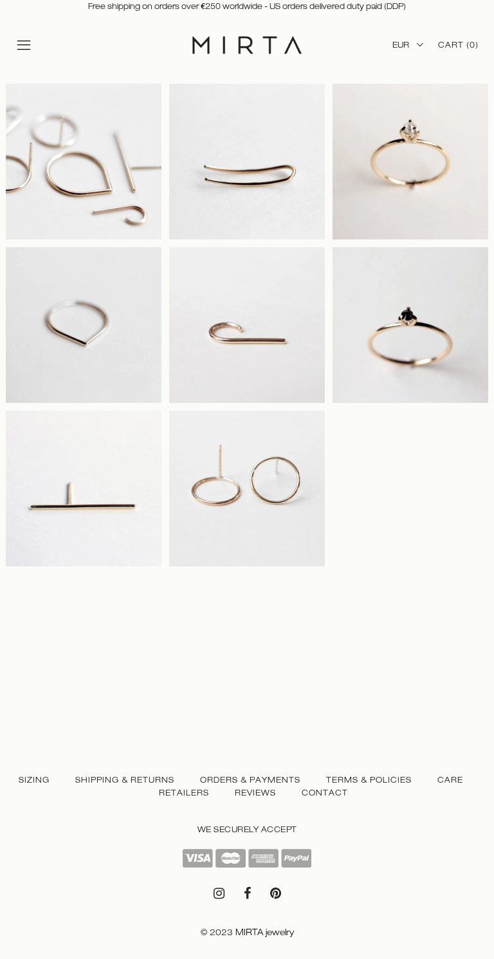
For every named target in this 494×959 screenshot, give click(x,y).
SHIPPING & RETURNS (124, 780)
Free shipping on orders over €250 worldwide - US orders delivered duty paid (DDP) (247, 6)
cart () (458, 45)
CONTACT (325, 792)
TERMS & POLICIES (369, 780)
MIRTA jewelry (264, 932)
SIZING (34, 780)
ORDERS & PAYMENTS (250, 780)
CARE (450, 780)
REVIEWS (255, 792)
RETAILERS (184, 792)
